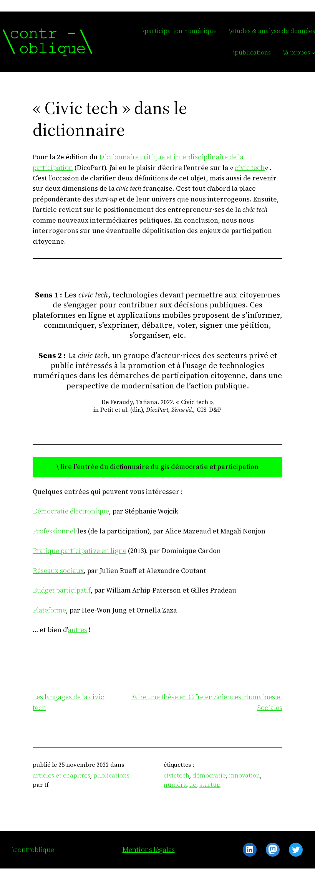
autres (77, 629)
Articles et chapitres (61, 775)
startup (209, 785)
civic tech (250, 167)
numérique (180, 785)
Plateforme (49, 610)
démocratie (209, 775)
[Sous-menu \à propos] (313, 52)
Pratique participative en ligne (79, 550)
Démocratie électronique (71, 511)
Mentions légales (149, 849)
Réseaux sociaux (58, 570)
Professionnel (54, 531)
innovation (244, 775)
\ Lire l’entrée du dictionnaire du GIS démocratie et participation (157, 466)
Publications (111, 775)
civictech (176, 775)
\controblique (33, 849)
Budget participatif (62, 590)
